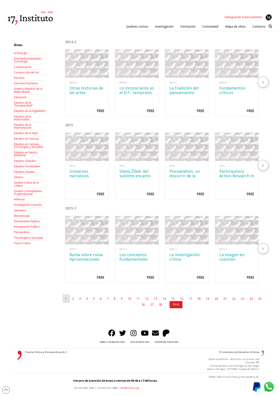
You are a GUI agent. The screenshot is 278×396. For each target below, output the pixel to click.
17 (191, 299)
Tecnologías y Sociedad (28, 238)
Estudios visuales (24, 172)
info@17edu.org (129, 387)
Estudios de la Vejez (26, 133)
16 (182, 299)
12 (147, 299)
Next (176, 304)
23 (243, 299)
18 (199, 299)
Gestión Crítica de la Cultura (26, 184)
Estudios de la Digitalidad (29, 111)
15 (173, 299)
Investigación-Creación (28, 205)
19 (208, 299)
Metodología (22, 216)
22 (234, 299)
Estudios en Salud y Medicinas (25, 154)
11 (138, 299)
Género (18, 177)
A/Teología (20, 53)
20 (217, 299)
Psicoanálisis (22, 232)
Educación (20, 97)
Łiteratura (20, 210)
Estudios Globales (25, 161)
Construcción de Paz (26, 72)
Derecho (19, 78)
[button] (270, 26)
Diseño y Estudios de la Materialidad (28, 90)
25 (259, 299)
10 (130, 299)
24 (251, 299)
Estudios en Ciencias (26, 139)
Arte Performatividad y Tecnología (28, 60)
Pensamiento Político (27, 227)
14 (164, 299)
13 (156, 299)
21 (225, 299)
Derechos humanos (26, 83)
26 (143, 304)
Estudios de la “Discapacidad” (23, 104)
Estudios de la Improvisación (22, 126)
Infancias (19, 199)
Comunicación (22, 67)
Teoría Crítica (22, 243)
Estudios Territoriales (27, 166)
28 (161, 304)
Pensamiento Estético (27, 221)
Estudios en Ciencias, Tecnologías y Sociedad (28, 145)
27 (152, 304)
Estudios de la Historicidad (22, 118)
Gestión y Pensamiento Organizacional (28, 192)
